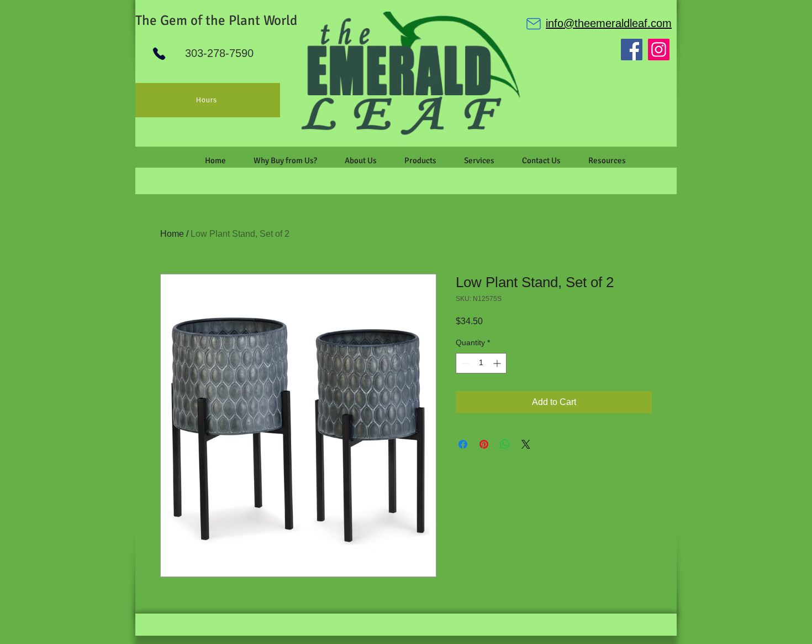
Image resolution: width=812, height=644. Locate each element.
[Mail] (534, 24)
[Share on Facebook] (463, 444)
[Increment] (498, 363)
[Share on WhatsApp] (505, 444)
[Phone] (159, 53)
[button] (361, 160)
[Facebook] (631, 49)
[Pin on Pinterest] (484, 444)
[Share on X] (525, 444)
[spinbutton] (481, 363)
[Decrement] (464, 363)
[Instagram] (658, 49)
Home (172, 233)
